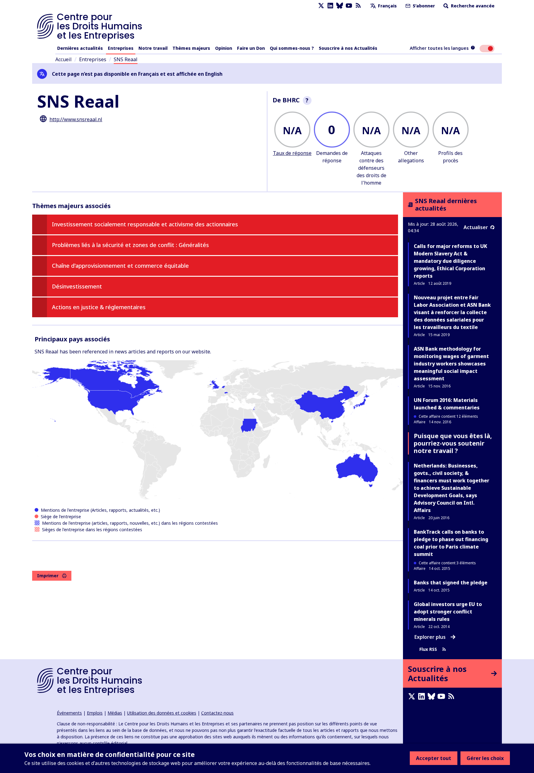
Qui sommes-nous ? (292, 48)
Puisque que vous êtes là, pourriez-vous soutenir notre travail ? (453, 443)
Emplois (95, 713)
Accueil (63, 59)
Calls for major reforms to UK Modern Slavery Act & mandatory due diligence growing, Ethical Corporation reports (450, 261)
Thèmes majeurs (191, 48)
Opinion (223, 48)
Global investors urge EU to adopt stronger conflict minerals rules (448, 611)
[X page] (321, 5)
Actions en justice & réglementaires (99, 307)
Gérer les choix (485, 758)
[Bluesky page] (339, 5)
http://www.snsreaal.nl (75, 119)
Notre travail (152, 48)
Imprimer (47, 576)
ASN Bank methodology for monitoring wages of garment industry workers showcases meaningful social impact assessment (451, 363)
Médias (115, 713)
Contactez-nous (217, 713)
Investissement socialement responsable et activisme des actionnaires (145, 224)
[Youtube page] (349, 5)
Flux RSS (428, 649)
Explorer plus (430, 637)
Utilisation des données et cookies (161, 713)
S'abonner (423, 6)
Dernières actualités (80, 48)
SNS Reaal (126, 59)
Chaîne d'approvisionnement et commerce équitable (120, 265)
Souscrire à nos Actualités (348, 48)
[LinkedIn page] (330, 5)
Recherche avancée (472, 6)
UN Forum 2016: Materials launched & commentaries (447, 404)
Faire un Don (251, 48)
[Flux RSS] (358, 5)
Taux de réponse (292, 153)
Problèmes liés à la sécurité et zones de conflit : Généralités (130, 245)
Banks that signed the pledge (450, 582)
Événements (69, 713)
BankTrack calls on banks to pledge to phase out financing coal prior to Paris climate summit (451, 542)
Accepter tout (433, 758)
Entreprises (121, 48)
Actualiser (476, 227)
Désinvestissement (77, 286)
